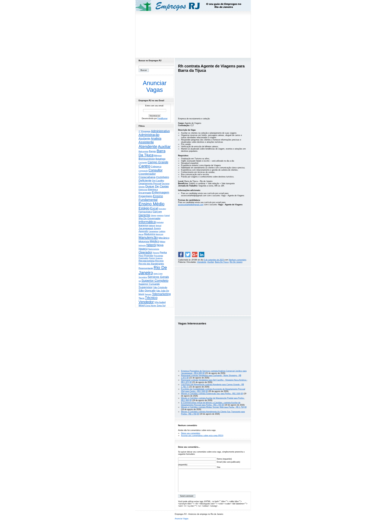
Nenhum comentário (237, 260)
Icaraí (167, 215)
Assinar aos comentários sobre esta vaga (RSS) (202, 435)
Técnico (151, 298)
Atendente (201, 262)
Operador (145, 252)
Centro (144, 166)
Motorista (144, 241)
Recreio (159, 261)
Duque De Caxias (157, 186)
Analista (156, 138)
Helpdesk (160, 215)
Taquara (148, 294)
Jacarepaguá (146, 228)
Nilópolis (142, 245)
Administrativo (160, 131)
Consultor (156, 170)
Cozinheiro (162, 177)
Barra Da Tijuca (221, 262)
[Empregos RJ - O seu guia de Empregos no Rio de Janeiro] (190, 5)
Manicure (159, 234)
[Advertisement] (193, 34)
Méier (162, 241)
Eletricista (143, 190)
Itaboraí (152, 225)
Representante (146, 268)
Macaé (141, 234)
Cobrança (156, 166)
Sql (140, 281)
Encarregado (145, 192)
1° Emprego (144, 131)
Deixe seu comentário (190, 433)
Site (218, 467)
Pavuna (156, 253)
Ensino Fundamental (151, 197)
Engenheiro (145, 196)
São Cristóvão (160, 287)
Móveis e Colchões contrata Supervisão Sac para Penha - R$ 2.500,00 (212, 393)
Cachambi (143, 162)
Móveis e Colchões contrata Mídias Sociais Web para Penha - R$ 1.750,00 (214, 407)
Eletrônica (153, 189)
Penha (163, 252)
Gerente (144, 215)
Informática (147, 222)
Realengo (159, 258)
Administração (149, 135)
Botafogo (160, 158)
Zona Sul (161, 305)
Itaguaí (158, 226)
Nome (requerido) (224, 459)
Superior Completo (154, 280)
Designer (165, 183)
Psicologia (158, 256)
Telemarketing (161, 294)
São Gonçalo (147, 290)
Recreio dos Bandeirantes (151, 263)
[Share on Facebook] (181, 254)
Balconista (143, 151)
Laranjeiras (153, 231)
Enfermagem (160, 192)
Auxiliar (210, 262)
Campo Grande (158, 162)
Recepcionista (147, 260)
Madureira (149, 234)
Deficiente (145, 180)
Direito (142, 187)
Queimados (144, 258)
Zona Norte (150, 305)
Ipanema (143, 225)
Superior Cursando (149, 284)
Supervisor (146, 287)
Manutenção (148, 238)
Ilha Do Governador (150, 218)
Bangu (152, 151)
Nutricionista (153, 249)
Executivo (162, 209)
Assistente (146, 142)
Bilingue (158, 155)
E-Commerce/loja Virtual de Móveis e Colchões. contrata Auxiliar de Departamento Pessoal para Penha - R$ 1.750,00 (210, 403)
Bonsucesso (147, 158)
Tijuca (141, 298)
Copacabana (147, 177)
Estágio (144, 208)
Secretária (143, 277)
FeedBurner (162, 118)
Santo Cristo (158, 273)
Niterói (151, 245)
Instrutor (160, 222)
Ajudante (144, 138)
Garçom (157, 211)
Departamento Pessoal (150, 183)
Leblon (162, 231)
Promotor (148, 255)
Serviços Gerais (158, 277)
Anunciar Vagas (154, 86)
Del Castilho (158, 180)
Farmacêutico (145, 212)
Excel (154, 208)
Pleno (141, 256)
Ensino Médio (152, 204)
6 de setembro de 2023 (214, 260)
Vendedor (146, 302)
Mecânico (163, 237)
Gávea (153, 215)
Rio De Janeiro (236, 262)
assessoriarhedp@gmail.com (190, 204)
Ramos (152, 258)
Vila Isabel (160, 302)
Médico (154, 241)
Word (142, 305)
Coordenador (147, 173)
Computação (143, 171)
